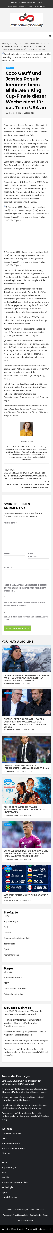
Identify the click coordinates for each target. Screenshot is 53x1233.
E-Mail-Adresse (32, 555)
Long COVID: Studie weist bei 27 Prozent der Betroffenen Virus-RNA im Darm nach (23, 1013)
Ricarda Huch (15, 112)
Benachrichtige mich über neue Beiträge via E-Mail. (26, 618)
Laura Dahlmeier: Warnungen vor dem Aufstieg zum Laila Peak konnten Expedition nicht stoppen (26, 678)
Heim (6, 915)
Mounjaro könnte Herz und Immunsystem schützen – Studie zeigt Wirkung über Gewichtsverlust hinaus (22, 1022)
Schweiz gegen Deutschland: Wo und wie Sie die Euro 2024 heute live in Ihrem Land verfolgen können (26, 853)
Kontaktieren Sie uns (27, 2)
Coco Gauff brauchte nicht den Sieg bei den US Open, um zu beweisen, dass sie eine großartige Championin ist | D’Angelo (24, 332)
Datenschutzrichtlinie (37, 6)
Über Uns (13, 2)
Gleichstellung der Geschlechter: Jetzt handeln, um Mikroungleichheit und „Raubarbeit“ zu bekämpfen (26, 474)
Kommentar (10, 523)
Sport (6, 949)
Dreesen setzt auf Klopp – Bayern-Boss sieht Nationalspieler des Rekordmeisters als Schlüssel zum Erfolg (25, 723)
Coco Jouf (8, 125)
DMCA (40, 2)
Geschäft (7, 932)
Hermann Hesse (13, 683)
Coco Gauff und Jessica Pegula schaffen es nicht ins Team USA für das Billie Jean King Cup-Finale (26, 412)
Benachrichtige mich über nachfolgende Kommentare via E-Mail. (24, 603)
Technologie (9, 943)
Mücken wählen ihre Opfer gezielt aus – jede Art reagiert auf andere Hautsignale (25, 1033)
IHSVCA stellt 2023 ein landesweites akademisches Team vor (27, 485)
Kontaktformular (11, 955)
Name (7, 553)
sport (9, 68)
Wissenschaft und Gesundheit (17, 938)
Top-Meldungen (11, 921)
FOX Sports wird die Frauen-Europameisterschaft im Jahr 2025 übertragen (24, 809)
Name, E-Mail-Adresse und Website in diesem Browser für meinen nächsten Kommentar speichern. (25, 588)
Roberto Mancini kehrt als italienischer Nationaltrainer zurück (26, 766)
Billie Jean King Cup (25, 128)
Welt (6, 927)
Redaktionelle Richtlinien (17, 6)
